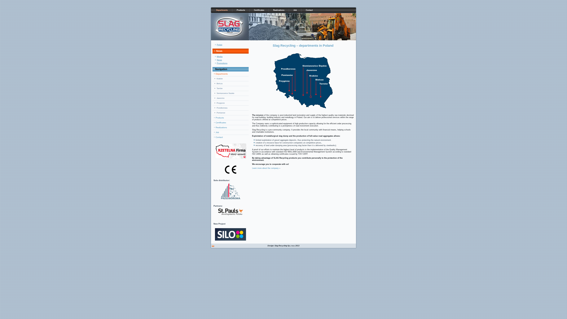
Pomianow (221, 113)
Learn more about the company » (266, 168)
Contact (309, 10)
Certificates (259, 10)
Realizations (278, 10)
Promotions (222, 63)
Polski (219, 45)
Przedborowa (222, 108)
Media (220, 56)
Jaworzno (220, 98)
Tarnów (220, 88)
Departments (222, 10)
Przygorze (221, 103)
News (219, 60)
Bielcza (220, 84)
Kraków (220, 79)
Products (241, 10)
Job (295, 10)
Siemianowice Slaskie (225, 93)
